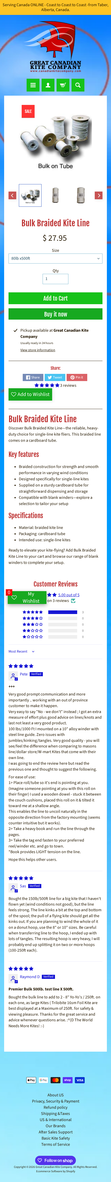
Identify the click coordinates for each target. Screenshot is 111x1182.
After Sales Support (56, 1132)
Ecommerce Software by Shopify (55, 1171)
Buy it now (55, 314)
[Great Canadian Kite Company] (55, 47)
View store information (37, 350)
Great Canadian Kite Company (54, 1167)
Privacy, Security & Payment (55, 1101)
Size (55, 250)
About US (55, 1095)
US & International (56, 1120)
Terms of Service (55, 1144)
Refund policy (55, 1107)
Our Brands (56, 1126)
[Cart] (63, 85)
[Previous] (12, 195)
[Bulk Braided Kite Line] (30, 195)
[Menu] (33, 85)
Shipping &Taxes (55, 1113)
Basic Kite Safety (56, 1138)
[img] (21, 666)
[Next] (98, 195)
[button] (47, 385)
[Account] (48, 85)
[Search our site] (78, 85)
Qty (56, 271)
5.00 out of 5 (69, 595)
